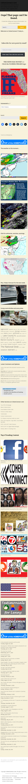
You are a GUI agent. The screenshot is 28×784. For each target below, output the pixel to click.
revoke (10, 342)
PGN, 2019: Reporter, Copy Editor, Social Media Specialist (12, 421)
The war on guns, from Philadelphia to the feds (12, 709)
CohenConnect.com (9, 3)
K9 (25, 333)
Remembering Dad (5, 675)
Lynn (10, 337)
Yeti (16, 350)
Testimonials (4, 414)
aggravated (4, 329)
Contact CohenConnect (6, 416)
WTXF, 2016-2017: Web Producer (8, 424)
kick (1, 336)
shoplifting (24, 342)
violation (4, 350)
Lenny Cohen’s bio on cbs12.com (8, 678)
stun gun (5, 344)
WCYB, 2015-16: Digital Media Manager (10, 426)
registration (6, 342)
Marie (13, 337)
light (7, 337)
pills (23, 340)
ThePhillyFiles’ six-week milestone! (9, 705)
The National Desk (10, 346)
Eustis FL (10, 333)
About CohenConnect (6, 407)
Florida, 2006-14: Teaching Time (8, 428)
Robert (14, 342)
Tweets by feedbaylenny (6, 135)
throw (20, 347)
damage (17, 331)
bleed (21, 329)
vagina (23, 347)
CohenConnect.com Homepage (9, 775)
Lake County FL (9, 335)
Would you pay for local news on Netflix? (10, 658)
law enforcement (21, 336)
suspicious (20, 344)
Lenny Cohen (4, 367)
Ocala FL (17, 340)
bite (19, 329)
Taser (24, 344)
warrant (11, 349)
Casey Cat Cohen (5, 331)
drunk (2, 333)
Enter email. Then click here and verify (12, 54)
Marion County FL (7, 340)
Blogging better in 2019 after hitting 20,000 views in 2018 (14, 732)
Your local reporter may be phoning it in (10, 687)
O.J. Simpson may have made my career (10, 418)
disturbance (23, 331)
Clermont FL (11, 331)
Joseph (23, 333)
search (18, 342)
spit (1, 344)
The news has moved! (6, 651)
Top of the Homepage (6, 405)
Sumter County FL (12, 344)
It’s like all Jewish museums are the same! (10, 642)
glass (21, 333)
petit (21, 340)
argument (11, 329)
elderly (6, 333)
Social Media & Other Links (7, 409)
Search (23, 118)
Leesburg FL (3, 337)
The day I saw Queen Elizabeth (8, 667)
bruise (24, 329)
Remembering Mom (14, 378)
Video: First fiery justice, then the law (9, 713)
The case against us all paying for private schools (12, 532)
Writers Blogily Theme (17, 773)
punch (2, 342)
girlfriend (16, 333)
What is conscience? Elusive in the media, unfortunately (13, 577)
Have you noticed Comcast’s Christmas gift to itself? (13, 696)
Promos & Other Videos (6, 411)
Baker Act (15, 329)
